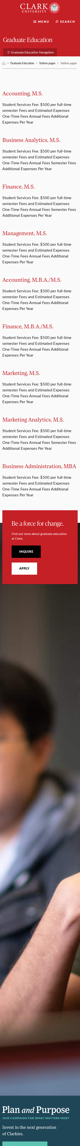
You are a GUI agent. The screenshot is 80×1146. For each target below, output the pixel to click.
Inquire (26, 551)
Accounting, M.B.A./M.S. (32, 279)
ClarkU (3, 63)
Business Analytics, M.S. (31, 139)
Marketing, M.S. (21, 372)
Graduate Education (27, 39)
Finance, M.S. (18, 186)
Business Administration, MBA (39, 466)
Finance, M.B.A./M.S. (28, 326)
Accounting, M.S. (22, 93)
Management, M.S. (24, 233)
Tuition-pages (47, 63)
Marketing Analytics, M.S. (33, 419)
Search (67, 21)
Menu (43, 21)
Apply (24, 568)
